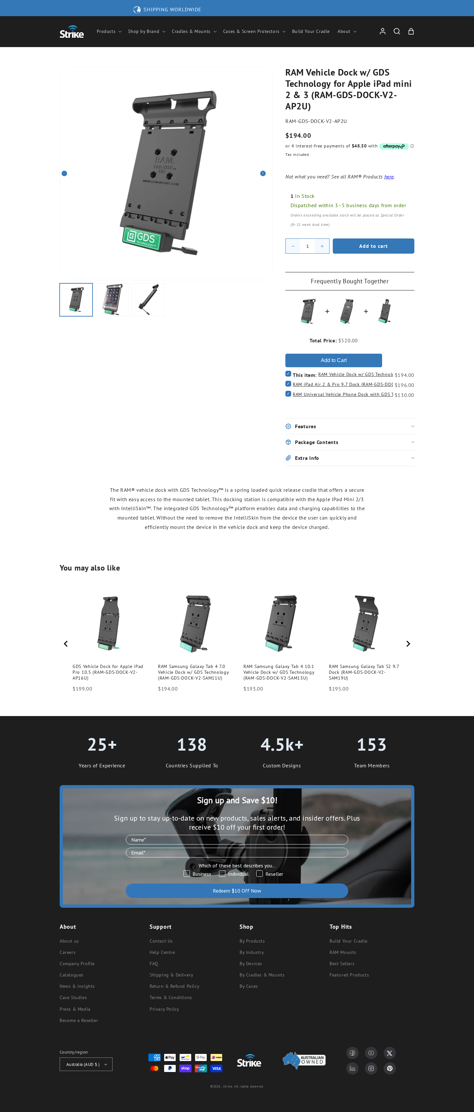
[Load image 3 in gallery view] (148, 299)
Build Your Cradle (348, 941)
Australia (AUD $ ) (83, 1064)
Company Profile (77, 963)
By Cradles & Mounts (262, 975)
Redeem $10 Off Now (237, 890)
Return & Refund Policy (174, 986)
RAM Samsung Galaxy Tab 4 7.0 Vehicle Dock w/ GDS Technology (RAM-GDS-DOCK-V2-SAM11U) (193, 672)
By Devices (251, 963)
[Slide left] (67, 173)
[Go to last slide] (66, 643)
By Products (252, 941)
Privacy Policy (164, 1009)
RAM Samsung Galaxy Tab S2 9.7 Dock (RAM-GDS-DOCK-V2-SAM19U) (364, 672)
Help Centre (162, 952)
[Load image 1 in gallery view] (76, 299)
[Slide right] (265, 173)
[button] (108, 31)
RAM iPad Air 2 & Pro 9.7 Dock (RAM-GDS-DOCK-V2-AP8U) (356, 384)
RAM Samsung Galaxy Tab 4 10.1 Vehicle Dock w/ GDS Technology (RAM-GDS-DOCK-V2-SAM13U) (279, 672)
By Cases (249, 986)
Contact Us (161, 941)
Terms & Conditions (171, 997)
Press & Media (75, 1009)
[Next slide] (407, 643)
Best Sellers (342, 963)
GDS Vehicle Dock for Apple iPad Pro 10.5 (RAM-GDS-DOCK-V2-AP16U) (108, 672)
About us (69, 941)
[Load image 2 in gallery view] (112, 299)
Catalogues (72, 975)
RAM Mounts (343, 952)
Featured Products (349, 975)
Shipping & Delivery (171, 975)
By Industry (252, 952)
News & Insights (77, 986)
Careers (67, 952)
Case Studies (73, 997)
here (389, 176)
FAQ (154, 963)
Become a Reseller (79, 1020)
